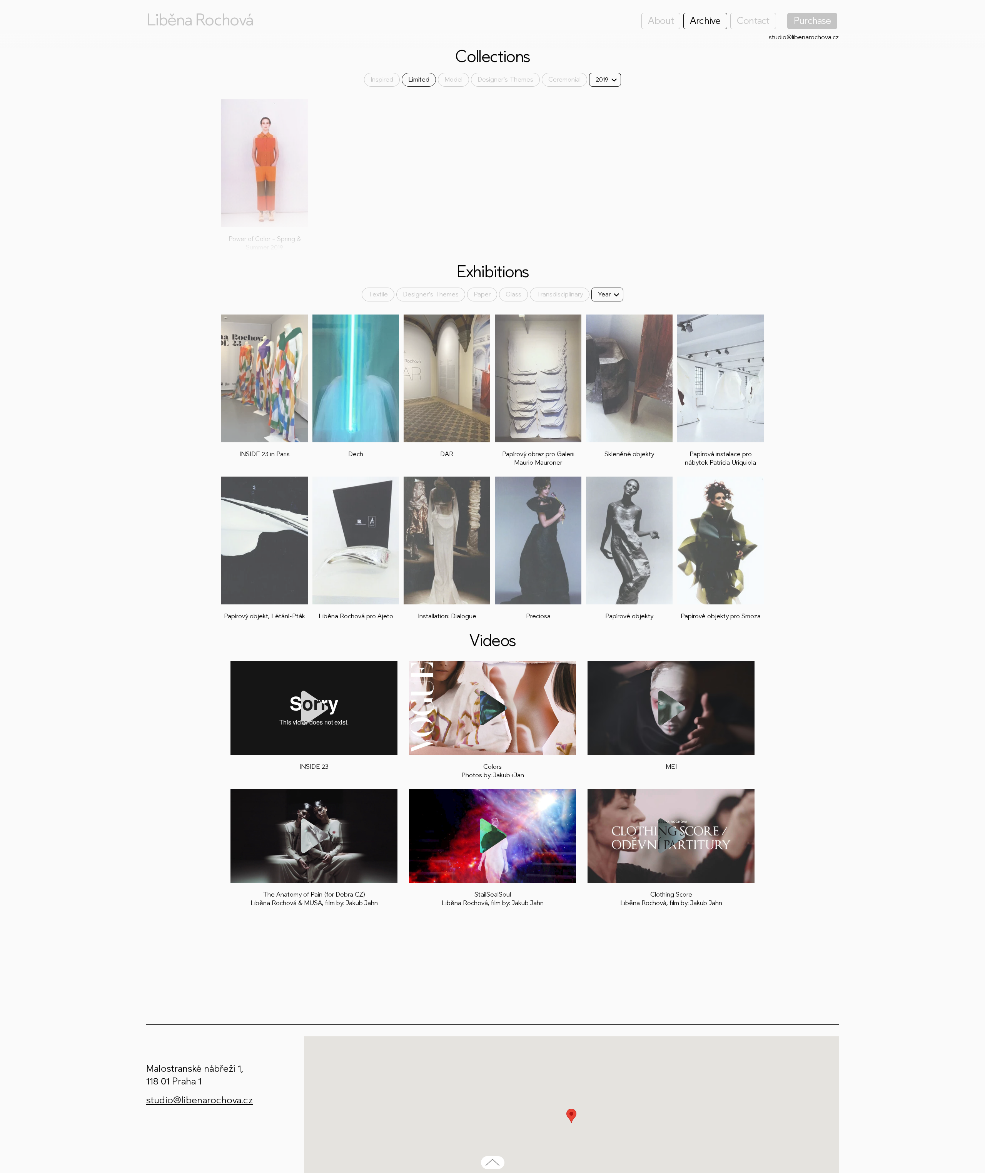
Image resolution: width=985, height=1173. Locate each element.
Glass (513, 294)
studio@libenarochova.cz (804, 37)
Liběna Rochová (199, 20)
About (660, 20)
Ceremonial (564, 79)
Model (453, 79)
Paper (482, 294)
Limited (418, 79)
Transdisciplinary (559, 294)
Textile (378, 294)
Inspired (382, 79)
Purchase (812, 20)
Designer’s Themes (505, 79)
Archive (705, 20)
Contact (753, 20)
